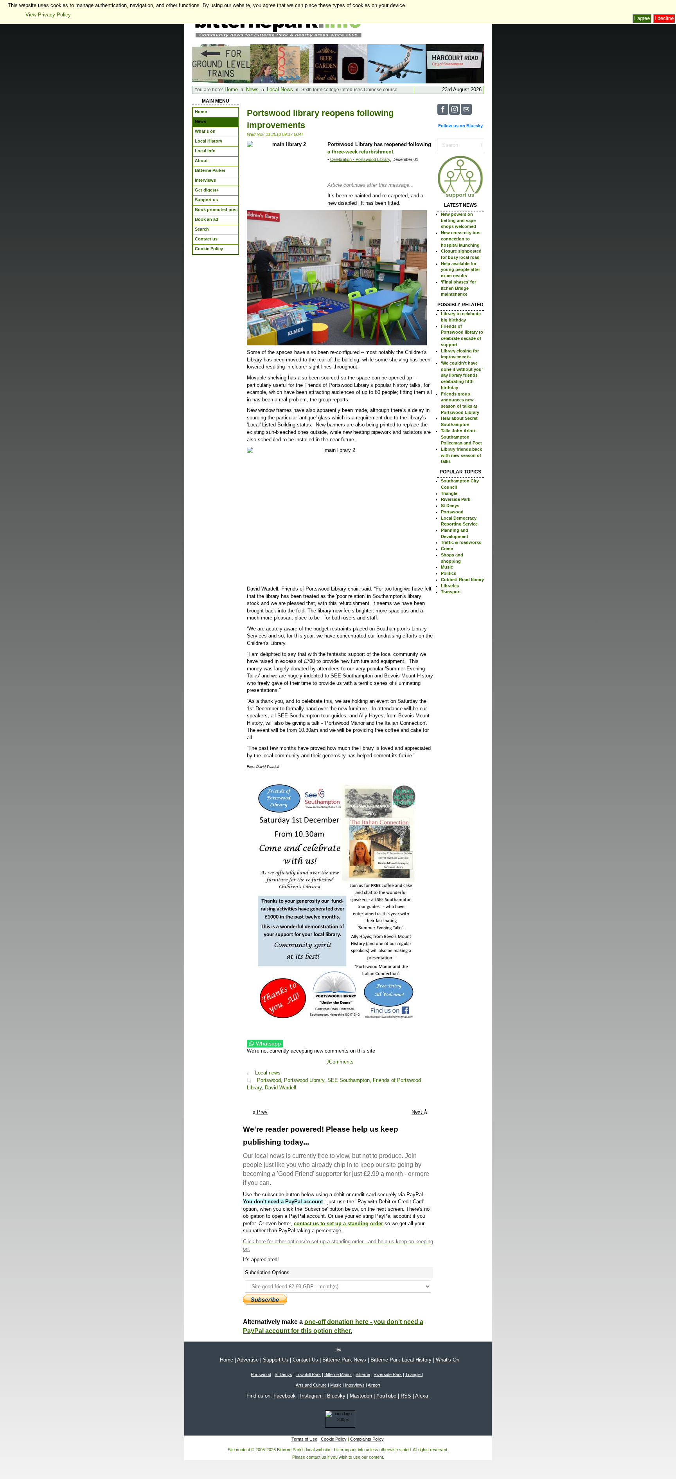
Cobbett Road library (462, 579)
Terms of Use (304, 1439)
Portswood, (270, 1080)
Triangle (449, 493)
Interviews (355, 1385)
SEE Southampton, (350, 1080)
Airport (374, 1385)
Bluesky (336, 1396)
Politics (448, 573)
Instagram (311, 1396)
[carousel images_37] (396, 63)
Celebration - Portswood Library (360, 159)
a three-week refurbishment (360, 152)
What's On (447, 1360)
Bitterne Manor (338, 1374)
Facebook (284, 1396)
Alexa (422, 1396)
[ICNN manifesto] (338, 1420)
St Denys (450, 505)
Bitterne (363, 1374)
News (252, 89)
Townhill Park (308, 1374)
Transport (451, 591)
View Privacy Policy (48, 15)
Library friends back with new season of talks (461, 455)
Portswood (452, 511)
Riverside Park (455, 499)
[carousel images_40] (221, 63)
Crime (447, 548)
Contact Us (305, 1360)
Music (447, 567)
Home (231, 89)
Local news (267, 1073)
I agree (642, 18)
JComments (340, 1062)
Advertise (248, 1360)
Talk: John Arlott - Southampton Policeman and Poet (461, 436)
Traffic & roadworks (461, 542)
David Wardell (280, 1088)
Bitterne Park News (344, 1360)
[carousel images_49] (455, 63)
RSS (407, 1396)
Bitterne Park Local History (400, 1360)
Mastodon (361, 1396)
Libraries (450, 585)
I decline (664, 18)
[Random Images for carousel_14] (338, 63)
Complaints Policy (367, 1439)
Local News (280, 89)
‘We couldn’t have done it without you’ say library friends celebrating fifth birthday (461, 375)
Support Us (275, 1360)
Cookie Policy (334, 1439)
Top (338, 1349)
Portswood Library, (305, 1080)
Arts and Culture (311, 1385)
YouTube (386, 1396)
